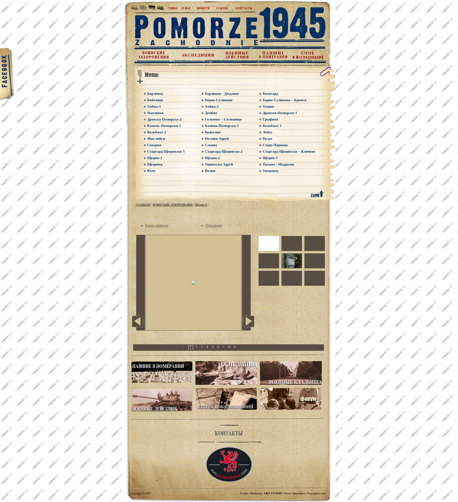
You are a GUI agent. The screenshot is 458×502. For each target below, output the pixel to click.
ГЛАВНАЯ (143, 204)
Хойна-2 (212, 106)
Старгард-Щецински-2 (224, 151)
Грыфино (270, 119)
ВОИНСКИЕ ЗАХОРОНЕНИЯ (173, 204)
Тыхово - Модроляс (279, 164)
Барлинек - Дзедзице (222, 93)
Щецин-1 (154, 158)
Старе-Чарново (275, 145)
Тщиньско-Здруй (219, 164)
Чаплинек (155, 113)
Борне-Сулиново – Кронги (285, 100)
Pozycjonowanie (316, 493)
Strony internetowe (294, 493)
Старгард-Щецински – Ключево (289, 151)
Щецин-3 (270, 158)
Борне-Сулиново (219, 100)
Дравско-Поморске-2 (164, 119)
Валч (151, 171)
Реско (267, 139)
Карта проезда (156, 225)
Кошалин (212, 132)
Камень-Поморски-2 (222, 126)
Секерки (154, 145)
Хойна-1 (154, 106)
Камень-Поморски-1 (164, 126)
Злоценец (270, 171)
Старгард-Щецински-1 (166, 151)
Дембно (211, 113)
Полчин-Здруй (217, 139)
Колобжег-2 (156, 132)
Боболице (155, 100)
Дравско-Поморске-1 (280, 113)
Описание (213, 225)
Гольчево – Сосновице (223, 119)
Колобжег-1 (272, 126)
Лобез (267, 132)
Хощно (268, 106)
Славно (211, 145)
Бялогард (270, 93)
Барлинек (155, 93)
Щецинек (155, 164)
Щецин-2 (212, 158)
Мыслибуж (156, 139)
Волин (210, 171)
